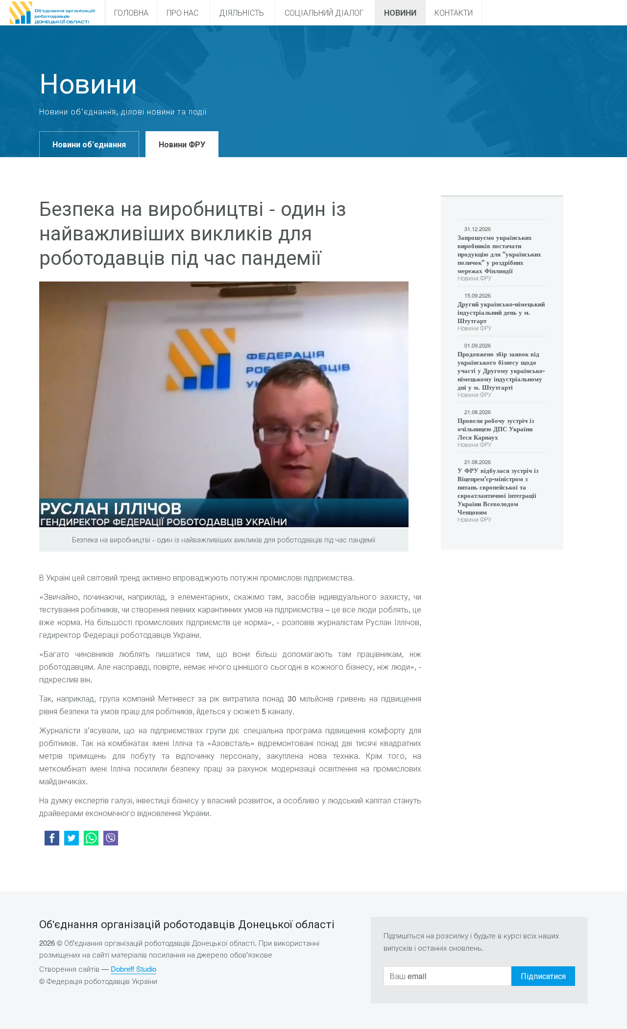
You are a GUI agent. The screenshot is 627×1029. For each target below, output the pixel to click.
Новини (400, 12)
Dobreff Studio (133, 968)
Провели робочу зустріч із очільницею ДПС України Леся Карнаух (496, 429)
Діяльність (241, 12)
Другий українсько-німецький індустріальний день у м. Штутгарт (501, 312)
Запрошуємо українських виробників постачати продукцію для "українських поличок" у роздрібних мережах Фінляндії (499, 254)
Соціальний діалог (324, 12)
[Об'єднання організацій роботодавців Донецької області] (52, 12)
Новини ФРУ (182, 144)
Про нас (182, 12)
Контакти (453, 12)
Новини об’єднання (89, 144)
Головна (131, 12)
